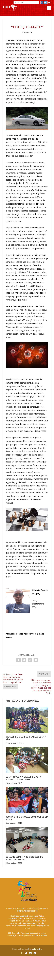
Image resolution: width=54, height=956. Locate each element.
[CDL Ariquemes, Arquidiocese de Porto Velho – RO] (27, 840)
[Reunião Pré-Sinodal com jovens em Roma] (27, 800)
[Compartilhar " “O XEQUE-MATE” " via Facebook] (18, 660)
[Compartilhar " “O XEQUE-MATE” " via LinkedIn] (30, 660)
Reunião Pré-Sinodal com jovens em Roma (27, 818)
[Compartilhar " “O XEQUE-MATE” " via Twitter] (24, 660)
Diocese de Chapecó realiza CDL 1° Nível (26, 738)
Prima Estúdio (35, 949)
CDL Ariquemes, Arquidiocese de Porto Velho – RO (24, 858)
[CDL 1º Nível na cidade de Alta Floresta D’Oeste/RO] (27, 760)
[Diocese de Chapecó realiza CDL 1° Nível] (27, 720)
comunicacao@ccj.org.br (32, 923)
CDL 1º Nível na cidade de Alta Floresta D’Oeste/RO (23, 778)
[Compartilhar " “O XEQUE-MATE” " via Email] (36, 660)
